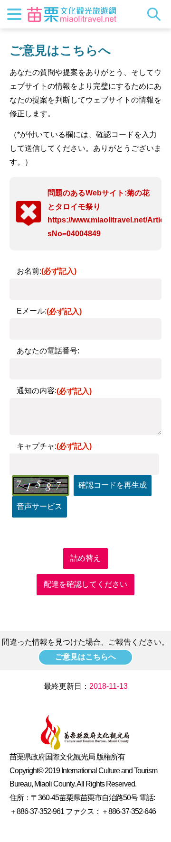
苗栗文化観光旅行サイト (71, 14)
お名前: (46, 271)
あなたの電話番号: (48, 351)
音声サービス (39, 506)
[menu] (14, 14)
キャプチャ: (54, 446)
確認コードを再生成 (112, 485)
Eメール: (49, 311)
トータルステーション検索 (156, 14)
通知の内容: (54, 391)
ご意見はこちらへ (85, 657)
